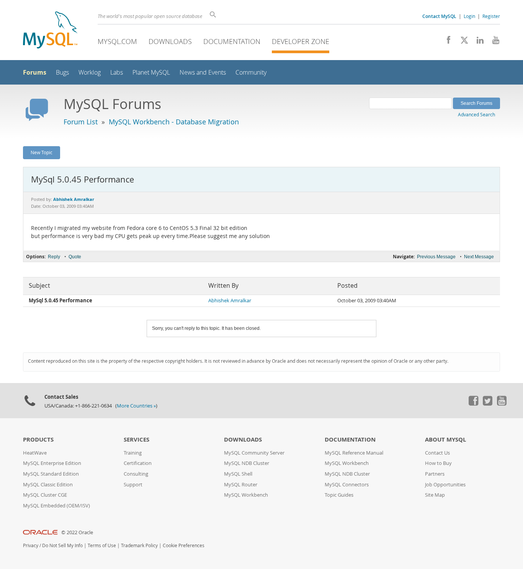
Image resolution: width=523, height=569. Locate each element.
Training (133, 453)
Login (469, 16)
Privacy (30, 545)
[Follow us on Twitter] (487, 403)
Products (38, 439)
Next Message (479, 256)
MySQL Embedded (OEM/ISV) (56, 505)
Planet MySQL (151, 72)
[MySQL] (50, 31)
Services (136, 439)
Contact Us (437, 453)
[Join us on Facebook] (446, 42)
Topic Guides (339, 495)
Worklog (89, 72)
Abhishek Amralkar (229, 300)
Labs (116, 72)
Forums (34, 72)
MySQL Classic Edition (48, 484)
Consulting (136, 474)
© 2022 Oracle (77, 532)
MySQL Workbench (246, 495)
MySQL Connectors (347, 484)
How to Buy (438, 463)
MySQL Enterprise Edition (52, 463)
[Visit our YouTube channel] (493, 42)
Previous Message (436, 256)
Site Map (435, 495)
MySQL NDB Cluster (246, 463)
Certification (138, 463)
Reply (54, 256)
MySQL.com (117, 41)
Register (491, 16)
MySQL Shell (238, 474)
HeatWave (35, 453)
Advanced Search (476, 114)
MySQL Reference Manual (354, 453)
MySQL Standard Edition (51, 474)
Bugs (62, 72)
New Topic (41, 152)
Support (133, 484)
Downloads (170, 41)
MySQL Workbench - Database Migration (174, 121)
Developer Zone (300, 41)
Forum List (81, 121)
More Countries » (136, 406)
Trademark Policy (139, 545)
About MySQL (445, 439)
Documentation (231, 41)
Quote (75, 256)
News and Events (203, 72)
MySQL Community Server (254, 453)
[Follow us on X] (461, 42)
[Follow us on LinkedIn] (477, 42)
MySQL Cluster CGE (45, 495)
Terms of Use (102, 545)
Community (250, 72)
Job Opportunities (445, 484)
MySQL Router (240, 484)
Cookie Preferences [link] (183, 545)
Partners (435, 474)
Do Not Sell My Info (62, 545)
